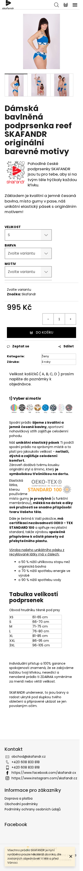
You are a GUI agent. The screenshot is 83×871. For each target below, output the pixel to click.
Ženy (45, 356)
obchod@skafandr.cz (29, 756)
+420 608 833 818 (26, 762)
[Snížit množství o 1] (48, 319)
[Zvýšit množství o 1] (70, 319)
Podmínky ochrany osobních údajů (33, 809)
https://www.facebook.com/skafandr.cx (44, 772)
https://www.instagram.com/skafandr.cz (44, 778)
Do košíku (44, 332)
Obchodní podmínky (21, 804)
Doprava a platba (19, 798)
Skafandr (29, 294)
